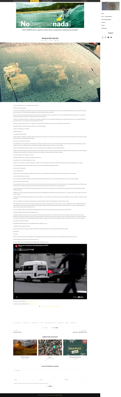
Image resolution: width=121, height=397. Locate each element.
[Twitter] (103, 37)
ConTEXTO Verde (58, 395)
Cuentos (103, 22)
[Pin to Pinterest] (55, 327)
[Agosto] (50, 347)
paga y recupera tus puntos (50, 322)
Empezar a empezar (25, 357)
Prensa (103, 25)
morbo (41, 322)
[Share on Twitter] (54, 327)
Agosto (50, 357)
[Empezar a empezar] (25, 347)
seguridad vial (73, 322)
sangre (67, 322)
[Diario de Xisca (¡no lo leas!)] (75, 347)
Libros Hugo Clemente (106, 19)
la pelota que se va (34, 322)
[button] (40, 1)
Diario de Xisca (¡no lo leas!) (75, 357)
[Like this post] (51, 327)
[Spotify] (111, 37)
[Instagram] (105, 37)
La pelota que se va (32, 303)
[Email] (108, 37)
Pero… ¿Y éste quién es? (107, 16)
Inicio (103, 13)
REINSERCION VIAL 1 (30, 301)
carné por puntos (26, 322)
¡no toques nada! (17, 322)
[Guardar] (35, 341)
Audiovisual (104, 28)
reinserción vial (61, 322)
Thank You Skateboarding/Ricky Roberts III (52, 1)
